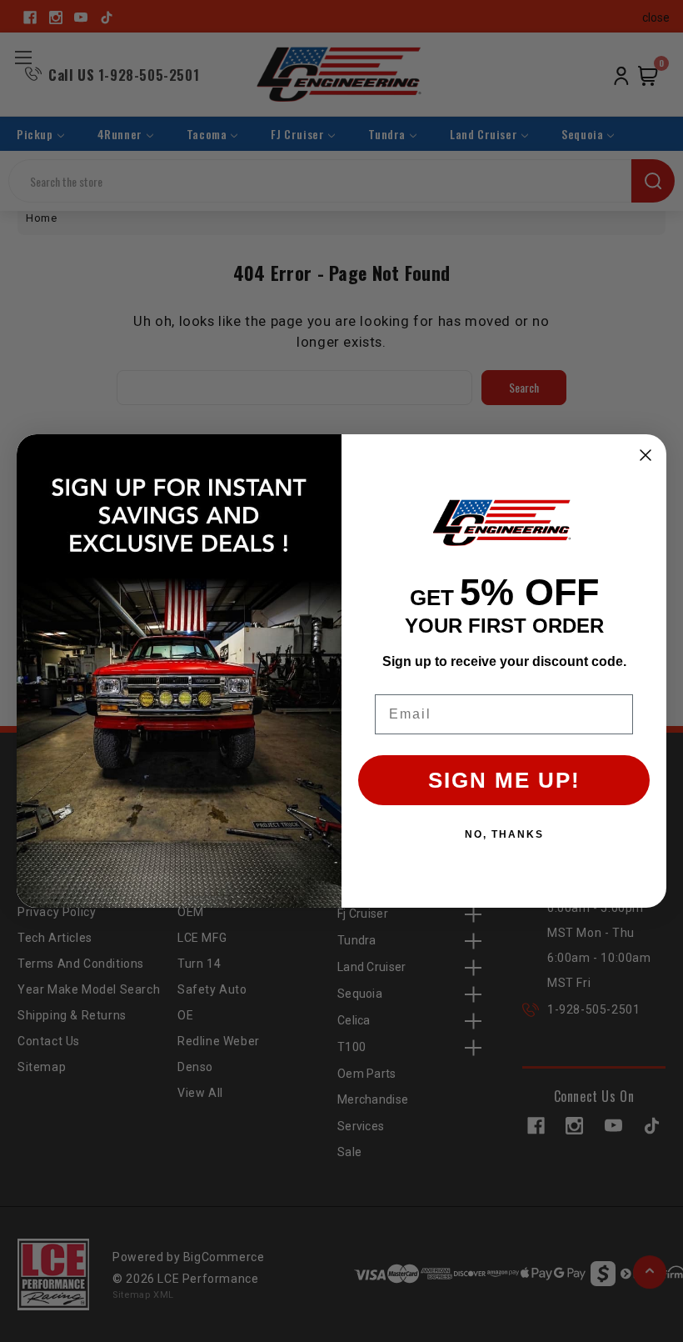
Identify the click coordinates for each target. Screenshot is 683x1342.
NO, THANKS (504, 834)
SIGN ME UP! (504, 780)
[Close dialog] (645, 455)
